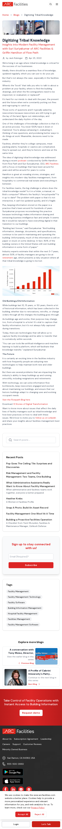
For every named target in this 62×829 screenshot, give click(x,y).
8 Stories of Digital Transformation (31, 404)
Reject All (39, 814)
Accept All (23, 814)
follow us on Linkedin (46, 417)
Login (16, 824)
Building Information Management (24, 608)
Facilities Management (19, 619)
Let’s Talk (46, 824)
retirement (7, 257)
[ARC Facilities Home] (16, 4)
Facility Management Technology (24, 597)
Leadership (46, 739)
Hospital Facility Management (22, 613)
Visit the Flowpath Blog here (16, 399)
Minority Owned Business (14, 749)
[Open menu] (57, 4)
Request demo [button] (31, 712)
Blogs (16, 14)
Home (5, 14)
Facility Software (16, 602)
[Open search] (50, 4)
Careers (6, 744)
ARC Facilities (52, 163)
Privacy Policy (38, 807)
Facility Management (18, 591)
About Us (7, 739)
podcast (22, 160)
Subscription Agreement (26, 739)
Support (16, 744)
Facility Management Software (23, 624)
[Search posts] (10, 440)
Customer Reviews (32, 744)
